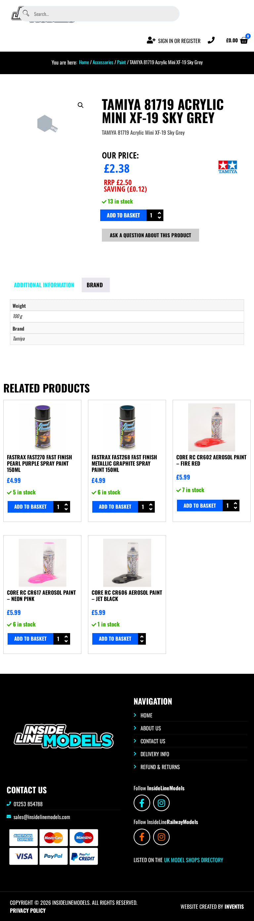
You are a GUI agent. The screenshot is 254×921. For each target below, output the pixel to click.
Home (84, 62)
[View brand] (227, 184)
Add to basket (123, 215)
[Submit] (26, 14)
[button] (81, 105)
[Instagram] (161, 803)
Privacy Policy (28, 910)
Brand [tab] (95, 285)
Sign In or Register (179, 41)
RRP (118, 182)
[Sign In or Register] (151, 40)
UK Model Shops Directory (193, 860)
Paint (121, 62)
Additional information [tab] (44, 285)
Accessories (103, 62)
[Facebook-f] (142, 803)
